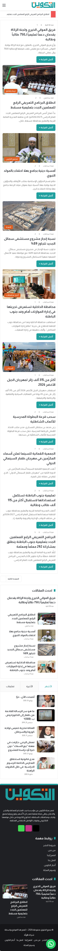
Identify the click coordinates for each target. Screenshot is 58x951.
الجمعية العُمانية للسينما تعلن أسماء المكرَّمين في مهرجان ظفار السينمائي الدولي (29, 458)
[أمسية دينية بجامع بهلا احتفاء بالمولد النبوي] (46, 636)
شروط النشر (49, 845)
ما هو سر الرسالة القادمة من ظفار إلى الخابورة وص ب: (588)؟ (19, 715)
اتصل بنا (52, 860)
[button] (51, 944)
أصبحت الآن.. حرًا (25, 697)
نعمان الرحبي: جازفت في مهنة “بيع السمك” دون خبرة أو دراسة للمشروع (20, 746)
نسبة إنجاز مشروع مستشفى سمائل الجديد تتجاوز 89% (21, 649)
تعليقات (10, 686)
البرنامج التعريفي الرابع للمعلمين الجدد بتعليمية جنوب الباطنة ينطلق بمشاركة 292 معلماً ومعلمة (31, 541)
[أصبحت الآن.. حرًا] (46, 701)
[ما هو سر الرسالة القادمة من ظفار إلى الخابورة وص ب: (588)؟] (46, 715)
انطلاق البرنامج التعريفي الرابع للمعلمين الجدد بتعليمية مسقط (21, 618)
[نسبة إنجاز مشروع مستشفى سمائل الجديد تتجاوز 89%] (46, 650)
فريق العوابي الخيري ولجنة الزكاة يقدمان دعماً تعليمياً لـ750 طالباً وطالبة (33, 34)
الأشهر (48, 686)
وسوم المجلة (49, 870)
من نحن (52, 850)
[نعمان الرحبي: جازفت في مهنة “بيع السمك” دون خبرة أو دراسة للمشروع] (46, 746)
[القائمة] (4, 6)
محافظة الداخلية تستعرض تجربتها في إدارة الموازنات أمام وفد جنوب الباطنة (31, 311)
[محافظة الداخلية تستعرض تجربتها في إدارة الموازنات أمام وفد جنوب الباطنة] (46, 667)
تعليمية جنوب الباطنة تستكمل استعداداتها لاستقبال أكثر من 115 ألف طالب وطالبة (31, 500)
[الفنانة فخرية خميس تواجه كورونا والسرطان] (46, 732)
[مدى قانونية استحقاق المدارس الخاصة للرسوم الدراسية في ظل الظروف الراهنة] (46, 763)
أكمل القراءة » (46, 59)
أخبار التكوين (50, 865)
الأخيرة (29, 686)
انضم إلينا (51, 855)
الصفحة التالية (13, 579)
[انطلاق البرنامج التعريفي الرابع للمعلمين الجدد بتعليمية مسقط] (46, 619)
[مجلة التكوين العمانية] (43, 5)
